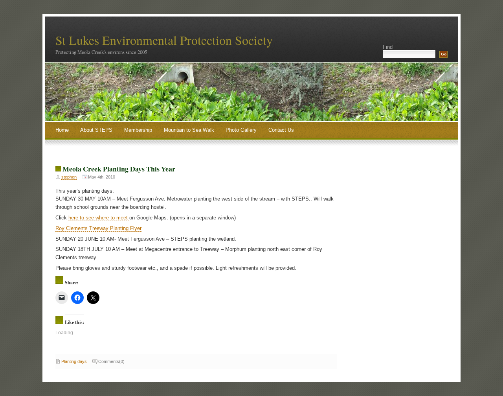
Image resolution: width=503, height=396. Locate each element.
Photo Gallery (241, 130)
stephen (69, 177)
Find (388, 47)
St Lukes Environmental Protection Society (164, 39)
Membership (138, 130)
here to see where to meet (98, 218)
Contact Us (281, 130)
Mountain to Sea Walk (189, 130)
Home (62, 130)
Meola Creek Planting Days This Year (118, 169)
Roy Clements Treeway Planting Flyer (98, 228)
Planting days (74, 361)
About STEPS (96, 130)
